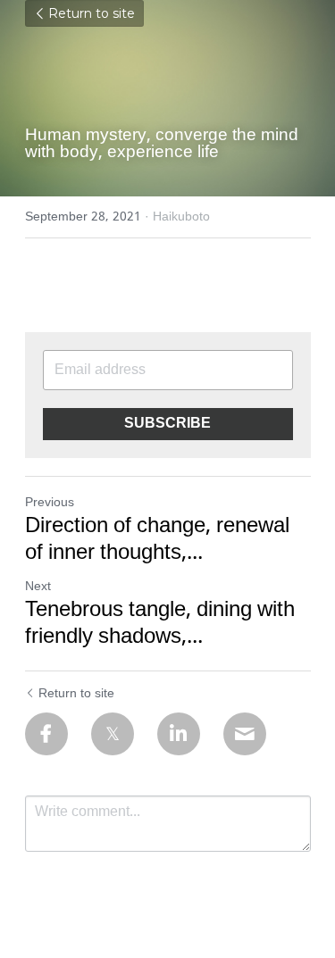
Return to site (91, 13)
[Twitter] (112, 733)
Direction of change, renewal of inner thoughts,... (157, 540)
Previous (49, 502)
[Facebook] (46, 733)
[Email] (244, 733)
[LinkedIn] (178, 733)
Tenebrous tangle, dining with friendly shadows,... (160, 624)
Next (38, 586)
